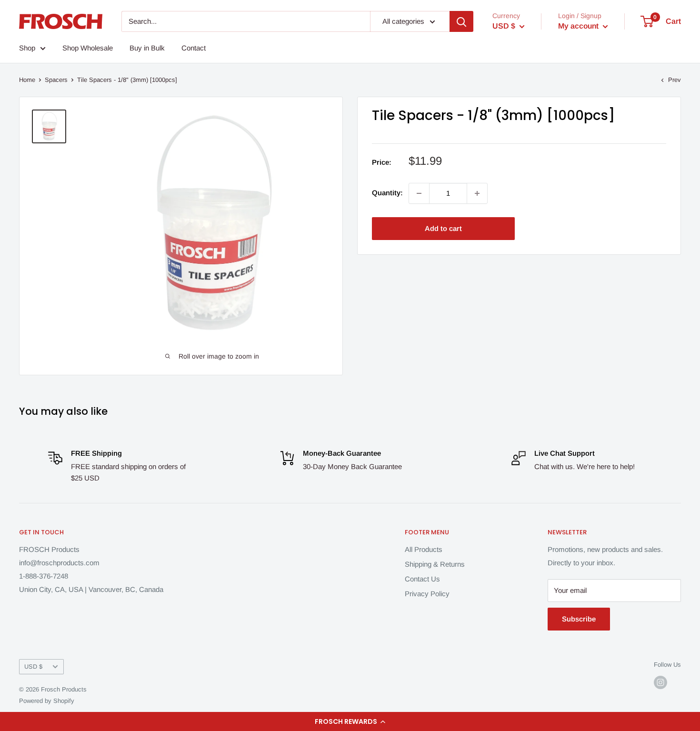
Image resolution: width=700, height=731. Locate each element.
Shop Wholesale (87, 48)
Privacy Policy (427, 594)
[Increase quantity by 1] (477, 193)
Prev (674, 79)
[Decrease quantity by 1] (419, 193)
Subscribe (579, 619)
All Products (423, 549)
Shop (27, 48)
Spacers (56, 79)
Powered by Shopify (46, 700)
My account (579, 26)
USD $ (33, 666)
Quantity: (387, 193)
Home (27, 79)
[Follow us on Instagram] (660, 682)
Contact (193, 48)
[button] (350, 721)
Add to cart (443, 228)
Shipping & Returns (435, 564)
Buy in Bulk (147, 48)
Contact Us (422, 579)
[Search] (461, 21)
